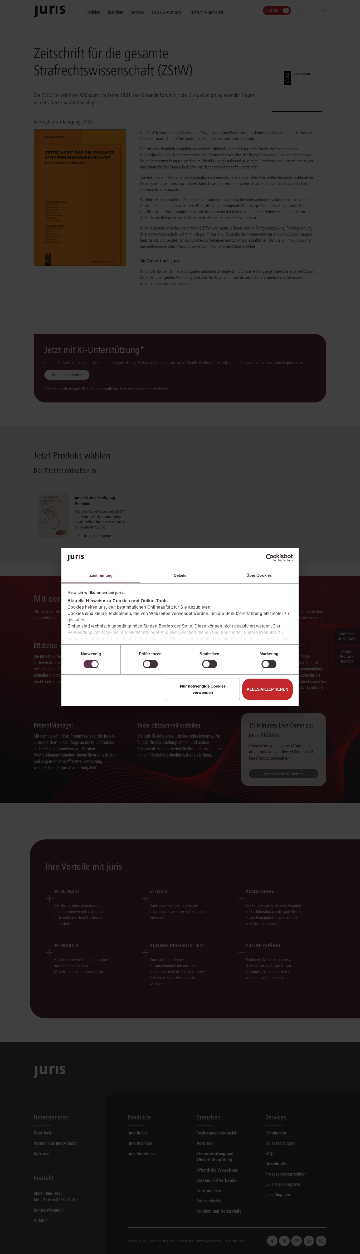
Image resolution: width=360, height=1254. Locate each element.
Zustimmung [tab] (101, 575)
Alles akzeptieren (267, 689)
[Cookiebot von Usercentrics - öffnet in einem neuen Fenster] (270, 558)
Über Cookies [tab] (259, 575)
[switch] (150, 664)
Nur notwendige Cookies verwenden (203, 689)
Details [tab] (180, 575)
